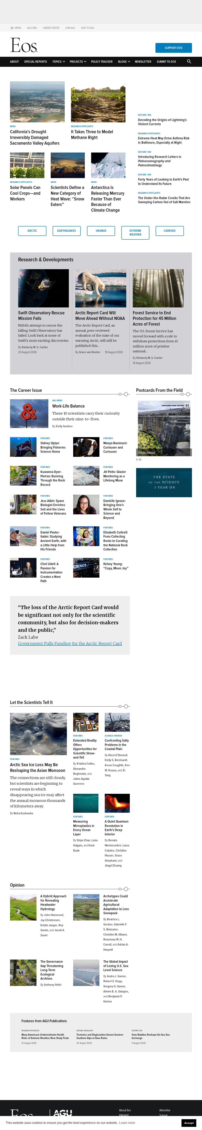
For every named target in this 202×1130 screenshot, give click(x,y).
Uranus (101, 231)
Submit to (166, 62)
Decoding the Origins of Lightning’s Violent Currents (162, 122)
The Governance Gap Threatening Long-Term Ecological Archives (51, 970)
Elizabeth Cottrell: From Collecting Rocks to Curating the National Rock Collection (115, 540)
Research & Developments (45, 259)
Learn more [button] (127, 1122)
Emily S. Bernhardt (116, 760)
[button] (139, 427)
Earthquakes (66, 231)
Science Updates (113, 735)
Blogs (122, 62)
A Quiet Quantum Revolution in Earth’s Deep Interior (116, 827)
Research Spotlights (82, 126)
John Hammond (53, 915)
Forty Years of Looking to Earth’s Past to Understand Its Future (163, 181)
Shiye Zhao (83, 840)
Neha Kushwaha (23, 813)
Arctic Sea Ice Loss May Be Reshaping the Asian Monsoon (37, 767)
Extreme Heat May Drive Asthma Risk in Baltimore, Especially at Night (163, 140)
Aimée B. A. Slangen (115, 991)
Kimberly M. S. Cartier (35, 347)
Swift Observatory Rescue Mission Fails (41, 315)
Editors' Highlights (85, 1031)
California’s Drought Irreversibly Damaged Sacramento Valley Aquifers (35, 137)
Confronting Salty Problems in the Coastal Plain (117, 744)
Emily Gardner (64, 426)
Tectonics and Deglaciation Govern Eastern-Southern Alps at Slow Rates (100, 1036)
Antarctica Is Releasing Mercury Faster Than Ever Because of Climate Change (107, 199)
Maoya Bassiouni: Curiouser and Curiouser (115, 447)
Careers (170, 231)
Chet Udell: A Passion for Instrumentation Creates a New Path (51, 572)
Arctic (32, 231)
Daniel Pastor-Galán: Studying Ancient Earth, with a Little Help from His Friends (53, 540)
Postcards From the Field (159, 390)
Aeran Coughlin (114, 765)
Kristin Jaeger (48, 925)
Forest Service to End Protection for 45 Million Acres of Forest (154, 318)
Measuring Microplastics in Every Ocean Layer (83, 827)
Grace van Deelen (89, 352)
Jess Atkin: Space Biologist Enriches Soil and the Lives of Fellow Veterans (53, 507)
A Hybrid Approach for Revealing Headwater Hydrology (53, 902)
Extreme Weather (135, 232)
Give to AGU (87, 28)
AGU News (57, 400)
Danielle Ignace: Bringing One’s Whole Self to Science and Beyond (114, 509)
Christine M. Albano (115, 934)
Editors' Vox (144, 115)
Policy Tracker (102, 62)
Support (173, 48)
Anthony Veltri (52, 985)
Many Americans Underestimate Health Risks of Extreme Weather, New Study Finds (45, 1036)
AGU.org (32, 28)
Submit (163, 1115)
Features (45, 438)
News (13, 126)
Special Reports (35, 62)
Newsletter (143, 62)
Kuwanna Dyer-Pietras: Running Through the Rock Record (52, 478)
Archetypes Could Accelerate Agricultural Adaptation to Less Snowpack (116, 904)
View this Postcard (146, 452)
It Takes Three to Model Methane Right (92, 134)
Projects (76, 62)
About (14, 62)
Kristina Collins (85, 764)
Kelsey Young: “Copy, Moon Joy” (115, 566)
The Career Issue (26, 390)
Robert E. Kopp (112, 981)
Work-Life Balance (68, 406)
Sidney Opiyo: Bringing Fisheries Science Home (52, 447)
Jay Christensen (50, 920)
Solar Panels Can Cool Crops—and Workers (25, 193)
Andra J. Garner (116, 976)
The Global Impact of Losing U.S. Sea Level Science (115, 965)
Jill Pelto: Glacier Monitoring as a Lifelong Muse (114, 476)
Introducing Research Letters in (159, 161)
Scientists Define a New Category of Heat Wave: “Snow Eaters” (67, 196)
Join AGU (70, 28)
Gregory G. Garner (114, 986)
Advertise (164, 1110)
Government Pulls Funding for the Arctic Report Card (70, 643)
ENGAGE (124, 1115)
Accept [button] (189, 1122)
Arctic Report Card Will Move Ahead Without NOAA (100, 315)
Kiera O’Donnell (117, 755)
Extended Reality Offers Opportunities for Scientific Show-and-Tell (85, 749)
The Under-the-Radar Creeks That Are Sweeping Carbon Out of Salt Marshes (164, 200)
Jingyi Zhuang (113, 866)
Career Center (51, 28)
